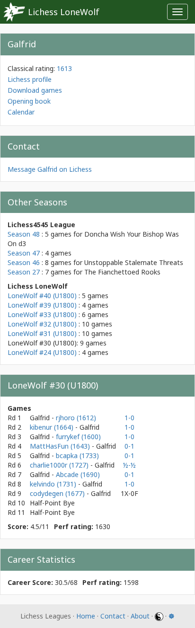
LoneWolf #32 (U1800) (42, 323)
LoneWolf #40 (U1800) (42, 295)
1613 (64, 68)
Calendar (21, 111)
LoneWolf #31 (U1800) (42, 333)
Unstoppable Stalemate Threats (133, 262)
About (140, 615)
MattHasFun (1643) (61, 446)
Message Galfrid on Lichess (50, 169)
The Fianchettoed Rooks (122, 271)
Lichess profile (30, 79)
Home (85, 615)
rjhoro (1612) (76, 417)
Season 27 (24, 271)
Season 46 (24, 262)
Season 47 (24, 252)
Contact (112, 615)
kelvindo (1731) (54, 483)
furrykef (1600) (78, 436)
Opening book (29, 101)
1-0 (129, 417)
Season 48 (24, 234)
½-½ (129, 464)
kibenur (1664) (52, 427)
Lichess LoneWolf (63, 12)
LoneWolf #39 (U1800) (42, 305)
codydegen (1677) (58, 493)
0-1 (129, 446)
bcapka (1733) (77, 455)
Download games (35, 90)
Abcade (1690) (78, 474)
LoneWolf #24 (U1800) (42, 352)
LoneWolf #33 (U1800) (42, 314)
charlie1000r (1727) (60, 464)
